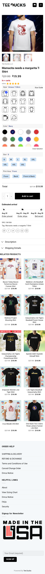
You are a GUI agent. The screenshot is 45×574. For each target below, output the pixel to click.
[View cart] (35, 5)
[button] (41, 5)
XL (25, 159)
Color (8, 126)
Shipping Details (13, 248)
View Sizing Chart (9, 492)
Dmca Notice (7, 473)
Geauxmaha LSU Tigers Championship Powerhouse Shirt (11, 356)
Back (16, 176)
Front (6, 176)
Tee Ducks (27, 571)
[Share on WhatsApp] (4, 231)
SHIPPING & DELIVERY (12, 454)
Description (10, 242)
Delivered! (39, 216)
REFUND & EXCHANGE (12, 459)
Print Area (10, 171)
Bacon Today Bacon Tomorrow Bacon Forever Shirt (10, 284)
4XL (14, 164)
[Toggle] (2, 242)
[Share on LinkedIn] (27, 231)
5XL (22, 164)
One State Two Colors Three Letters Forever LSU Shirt (34, 426)
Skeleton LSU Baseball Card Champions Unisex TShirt (34, 284)
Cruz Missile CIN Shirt (10, 424)
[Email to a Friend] (18, 231)
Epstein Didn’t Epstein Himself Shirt (34, 355)
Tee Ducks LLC (7, 64)
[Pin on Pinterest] (22, 231)
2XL (33, 159)
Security (5, 506)
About (4, 487)
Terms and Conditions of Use (14, 463)
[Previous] (6, 33)
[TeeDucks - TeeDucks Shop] (14, 5)
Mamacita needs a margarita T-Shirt (18, 225)
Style (11, 87)
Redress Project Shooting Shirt (11, 319)
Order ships (22, 216)
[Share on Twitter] (13, 231)
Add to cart (27, 196)
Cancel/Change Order (11, 468)
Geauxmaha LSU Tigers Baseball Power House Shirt (34, 320)
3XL (5, 164)
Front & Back (29, 176)
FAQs (4, 502)
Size (6, 154)
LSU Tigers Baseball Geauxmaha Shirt (34, 391)
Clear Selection (37, 149)
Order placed (7, 216)
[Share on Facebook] (9, 231)
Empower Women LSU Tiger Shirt (10, 391)
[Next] (39, 33)
